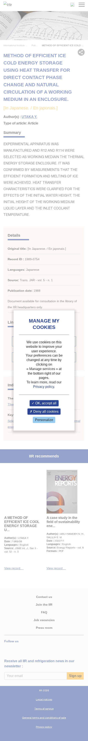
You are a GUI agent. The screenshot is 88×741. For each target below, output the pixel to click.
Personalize (44, 420)
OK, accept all (45, 403)
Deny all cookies (45, 411)
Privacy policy (43, 386)
